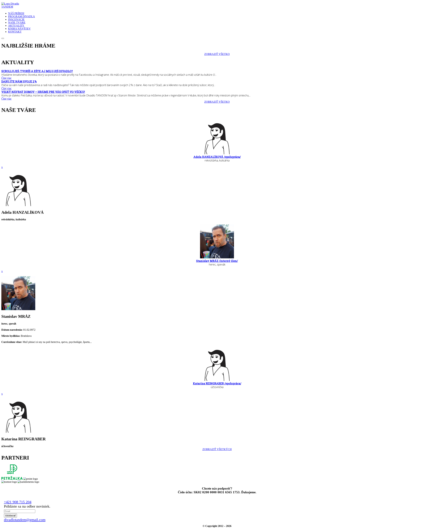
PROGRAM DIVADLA (21, 16)
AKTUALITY (16, 25)
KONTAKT (15, 31)
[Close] (2, 38)
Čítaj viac (6, 78)
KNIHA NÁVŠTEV (19, 28)
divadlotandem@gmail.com (24, 520)
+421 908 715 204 (17, 502)
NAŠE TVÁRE (16, 22)
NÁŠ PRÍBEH (16, 13)
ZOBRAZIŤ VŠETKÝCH (217, 449)
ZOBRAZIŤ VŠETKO (217, 54)
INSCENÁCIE (16, 19)
